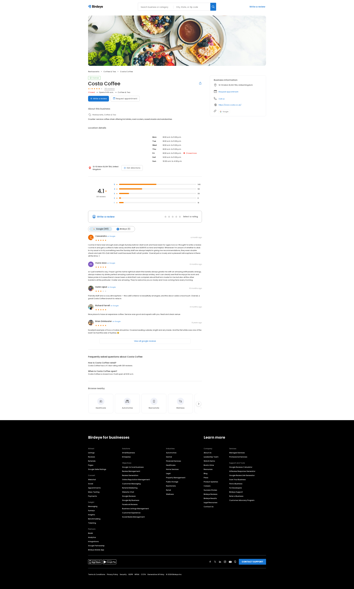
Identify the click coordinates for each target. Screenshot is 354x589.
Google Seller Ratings (97, 469)
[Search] (213, 7)
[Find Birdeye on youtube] (230, 562)
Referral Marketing (129, 488)
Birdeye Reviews (210, 494)
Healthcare (170, 465)
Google (225, 111)
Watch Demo (209, 461)
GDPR (130, 574)
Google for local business (133, 467)
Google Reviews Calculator (240, 467)
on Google (111, 236)
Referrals (92, 461)
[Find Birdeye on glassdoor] (235, 562)
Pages (90, 465)
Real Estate (171, 486)
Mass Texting (93, 492)
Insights (91, 514)
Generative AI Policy (155, 574)
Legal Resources (210, 502)
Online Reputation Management (136, 479)
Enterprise (126, 457)
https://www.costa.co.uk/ (230, 105)
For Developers (235, 488)
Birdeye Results (210, 498)
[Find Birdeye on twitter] (215, 562)
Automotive (171, 453)
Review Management (131, 471)
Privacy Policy (112, 574)
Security (123, 574)
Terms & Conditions (96, 574)
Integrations (93, 541)
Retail (168, 490)
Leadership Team (211, 457)
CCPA (143, 574)
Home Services (172, 469)
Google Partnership (96, 545)
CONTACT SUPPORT (252, 561)
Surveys (91, 510)
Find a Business (235, 484)
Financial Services (173, 461)
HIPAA (137, 574)
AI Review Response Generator (242, 471)
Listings (91, 453)
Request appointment (126, 98)
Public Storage (172, 482)
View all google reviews (145, 341)
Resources (208, 469)
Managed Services (237, 453)
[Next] (198, 403)
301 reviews (109, 88)
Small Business (128, 453)
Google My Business (130, 500)
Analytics (92, 537)
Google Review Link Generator (242, 475)
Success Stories (210, 490)
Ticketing (92, 523)
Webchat (92, 479)
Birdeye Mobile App (96, 550)
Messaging (92, 506)
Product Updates (211, 482)
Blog (205, 473)
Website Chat (128, 492)
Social (90, 484)
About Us (207, 453)
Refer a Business (236, 496)
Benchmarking (94, 519)
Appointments (94, 488)
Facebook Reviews (130, 504)
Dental (169, 457)
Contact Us (209, 506)
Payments (92, 496)
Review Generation (130, 475)
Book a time (209, 465)
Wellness (170, 494)
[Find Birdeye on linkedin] (220, 562)
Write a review (257, 6)
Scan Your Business (237, 479)
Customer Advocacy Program (241, 500)
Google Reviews (129, 496)
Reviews (91, 457)
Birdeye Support (236, 492)
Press (206, 477)
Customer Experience (131, 513)
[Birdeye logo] (96, 7)
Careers (207, 486)
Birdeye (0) (125, 229)
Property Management (175, 477)
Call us (222, 98)
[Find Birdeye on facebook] (210, 562)
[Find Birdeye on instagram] (225, 562)
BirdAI (90, 533)
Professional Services (238, 457)
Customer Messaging (131, 484)
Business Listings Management (135, 508)
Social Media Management (133, 517)
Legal (168, 473)
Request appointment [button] (228, 91)
